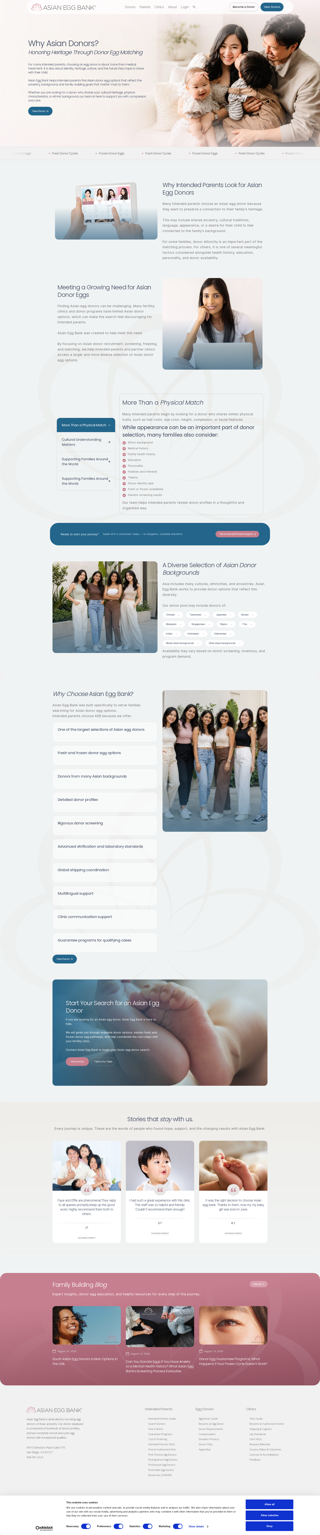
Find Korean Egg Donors (161, 1464)
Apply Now (205, 1449)
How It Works (155, 1429)
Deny (269, 1526)
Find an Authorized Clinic (162, 1449)
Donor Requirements (211, 1429)
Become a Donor (244, 7)
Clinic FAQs (256, 1439)
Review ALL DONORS (160, 1475)
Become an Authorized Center (267, 1423)
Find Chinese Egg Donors (162, 1454)
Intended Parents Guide (162, 1418)
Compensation (207, 1434)
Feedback (255, 1459)
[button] (130, 7)
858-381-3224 (35, 1457)
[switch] (118, 1526)
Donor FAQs (206, 1444)
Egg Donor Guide (208, 1418)
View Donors (272, 7)
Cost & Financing (157, 1439)
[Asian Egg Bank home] (64, 6)
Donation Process (209, 1439)
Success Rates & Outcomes (265, 1449)
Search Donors (157, 1423)
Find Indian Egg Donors (161, 1470)
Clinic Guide (256, 1418)
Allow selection (269, 1515)
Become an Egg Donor (211, 1423)
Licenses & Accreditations (264, 1454)
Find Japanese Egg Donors (163, 1459)
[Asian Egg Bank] (54, 1410)
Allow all (269, 1504)
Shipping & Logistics (261, 1429)
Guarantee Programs (160, 1434)
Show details (196, 1526)
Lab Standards (258, 1434)
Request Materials (260, 1444)
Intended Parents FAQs (161, 1444)
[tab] (86, 425)
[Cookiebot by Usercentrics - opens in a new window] (44, 1528)
